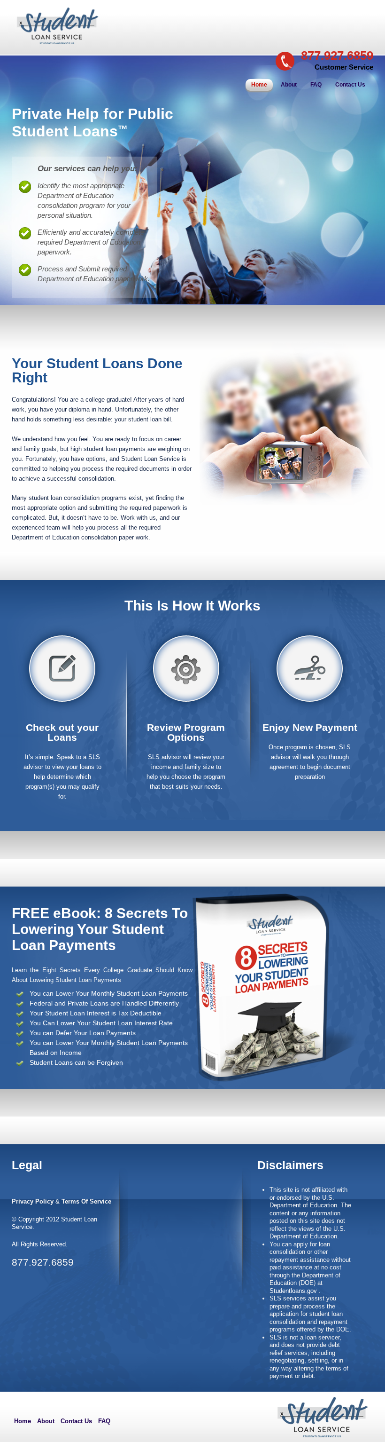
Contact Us (350, 84)
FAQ (316, 84)
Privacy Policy (33, 1201)
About (289, 84)
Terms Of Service (86, 1201)
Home (259, 84)
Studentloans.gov (294, 1290)
